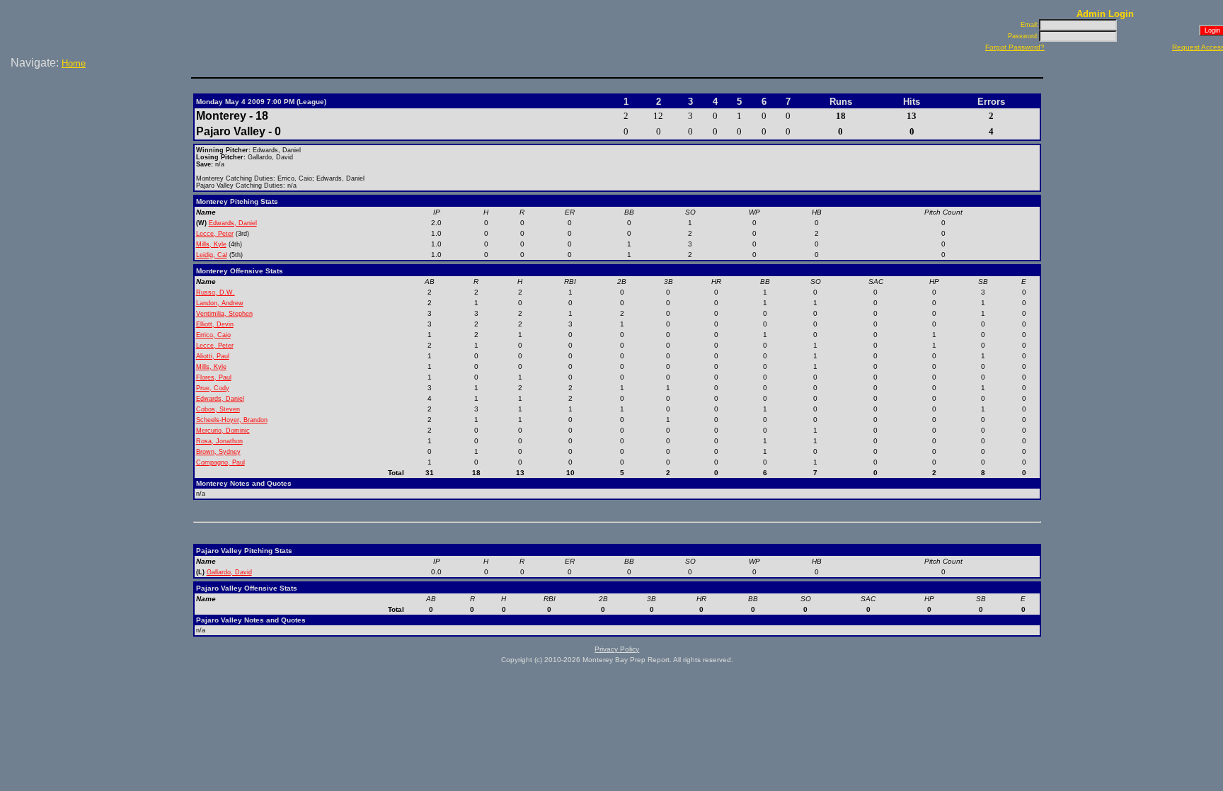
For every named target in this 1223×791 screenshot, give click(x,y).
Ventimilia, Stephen (224, 313)
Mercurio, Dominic (223, 430)
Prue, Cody (212, 388)
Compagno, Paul (220, 462)
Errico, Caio (213, 334)
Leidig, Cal (211, 254)
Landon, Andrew (219, 303)
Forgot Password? (1015, 47)
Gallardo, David (229, 572)
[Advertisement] (97, 119)
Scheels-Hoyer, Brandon (232, 419)
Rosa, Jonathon (219, 441)
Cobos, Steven (218, 409)
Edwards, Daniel (233, 223)
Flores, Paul (213, 377)
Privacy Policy (617, 649)
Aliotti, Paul (212, 356)
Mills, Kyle (211, 244)
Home (74, 63)
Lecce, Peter (215, 233)
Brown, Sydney (218, 451)
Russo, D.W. (215, 292)
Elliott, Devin (215, 324)
